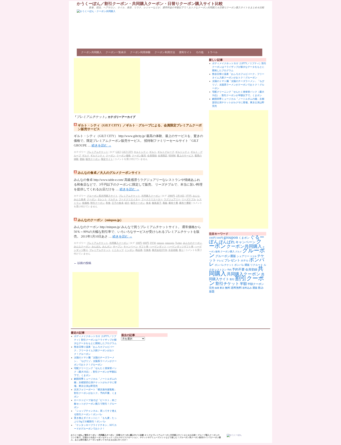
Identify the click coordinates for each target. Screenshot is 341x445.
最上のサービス (185, 155)
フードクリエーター (152, 199)
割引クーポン (97, 203)
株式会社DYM (159, 250)
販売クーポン (93, 159)
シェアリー (243, 256)
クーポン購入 (227, 251)
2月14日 (180, 195)
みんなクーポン (82, 246)
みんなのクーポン (192, 243)
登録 (82, 159)
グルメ (238, 252)
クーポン (110, 155)
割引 (232, 279)
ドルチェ (113, 199)
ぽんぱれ (227, 242)
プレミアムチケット (97, 152)
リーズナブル (189, 199)
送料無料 (236, 287)
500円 (219, 238)
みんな (196, 195)
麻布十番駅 (185, 203)
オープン (117, 246)
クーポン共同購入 (91, 52)
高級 (165, 203)
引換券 (147, 250)
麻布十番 (173, 203)
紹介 (127, 203)
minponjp (169, 243)
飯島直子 (156, 203)
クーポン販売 (139, 155)
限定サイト (107, 159)
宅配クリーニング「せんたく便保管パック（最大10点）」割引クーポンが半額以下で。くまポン (95, 372)
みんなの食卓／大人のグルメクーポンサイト (109, 172)
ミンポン (129, 250)
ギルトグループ (165, 152)
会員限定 (162, 155)
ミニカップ (118, 250)
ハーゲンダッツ (158, 246)
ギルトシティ (182, 152)
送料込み (247, 288)
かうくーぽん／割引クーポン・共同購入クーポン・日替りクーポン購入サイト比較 (150, 3)
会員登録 (152, 155)
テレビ (220, 260)
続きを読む (101, 145)
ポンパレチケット (224, 265)
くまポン (244, 237)
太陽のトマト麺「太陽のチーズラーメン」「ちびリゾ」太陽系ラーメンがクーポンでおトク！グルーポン (238, 85)
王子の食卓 (118, 203)
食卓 (148, 203)
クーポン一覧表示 (116, 52)
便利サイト (185, 52)
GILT (118, 152)
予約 (229, 270)
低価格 (85, 203)
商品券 (138, 250)
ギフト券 (143, 246)
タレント (102, 199)
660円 (146, 243)
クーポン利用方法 (165, 52)
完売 (211, 287)
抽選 (217, 288)
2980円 (171, 195)
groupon (231, 237)
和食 (108, 203)
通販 (255, 287)
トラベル (212, 52)
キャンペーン (131, 246)
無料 (227, 287)
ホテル (244, 260)
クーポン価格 (123, 155)
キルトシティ (141, 152)
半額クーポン (255, 284)
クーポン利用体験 (140, 52)
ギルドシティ (97, 155)
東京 (222, 287)
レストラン (221, 270)
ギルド (85, 155)
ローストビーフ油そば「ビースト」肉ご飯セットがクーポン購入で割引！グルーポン (95, 404)
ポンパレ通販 (242, 264)
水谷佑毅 (173, 250)
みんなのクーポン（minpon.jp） (100, 220)
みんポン (107, 246)
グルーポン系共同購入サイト (102, 195)
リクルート (256, 264)
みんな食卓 (80, 199)
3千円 (188, 195)
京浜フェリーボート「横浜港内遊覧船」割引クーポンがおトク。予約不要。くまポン (95, 393)
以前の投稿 (82, 263)
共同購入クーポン (150, 195)
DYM (153, 243)
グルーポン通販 (225, 256)
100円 (139, 243)
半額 (243, 284)
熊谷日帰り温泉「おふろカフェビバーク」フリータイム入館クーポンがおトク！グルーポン (94, 350)
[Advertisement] (107, 85)
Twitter (178, 243)
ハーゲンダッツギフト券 (180, 246)
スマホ (253, 256)
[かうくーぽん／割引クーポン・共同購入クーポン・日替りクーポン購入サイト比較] (234, 435)
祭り (181, 250)
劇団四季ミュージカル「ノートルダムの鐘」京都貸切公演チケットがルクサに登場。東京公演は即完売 (238, 102)
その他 (199, 52)
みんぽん (96, 246)
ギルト (152, 152)
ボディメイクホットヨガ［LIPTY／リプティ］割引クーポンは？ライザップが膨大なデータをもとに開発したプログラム (239, 67)
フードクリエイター (129, 199)
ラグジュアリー (172, 199)
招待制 (172, 155)
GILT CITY (127, 152)
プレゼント (232, 260)
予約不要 (238, 269)
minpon (160, 243)
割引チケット (227, 283)
